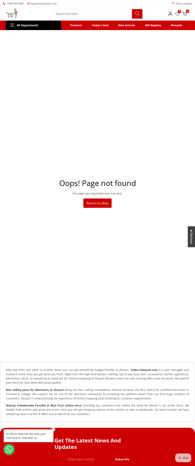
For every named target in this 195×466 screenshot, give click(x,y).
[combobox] (97, 14)
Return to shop (97, 203)
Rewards (176, 25)
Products (76, 25)
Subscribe (122, 459)
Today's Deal (100, 25)
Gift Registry (153, 25)
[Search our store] (137, 14)
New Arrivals (126, 25)
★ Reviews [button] (191, 236)
